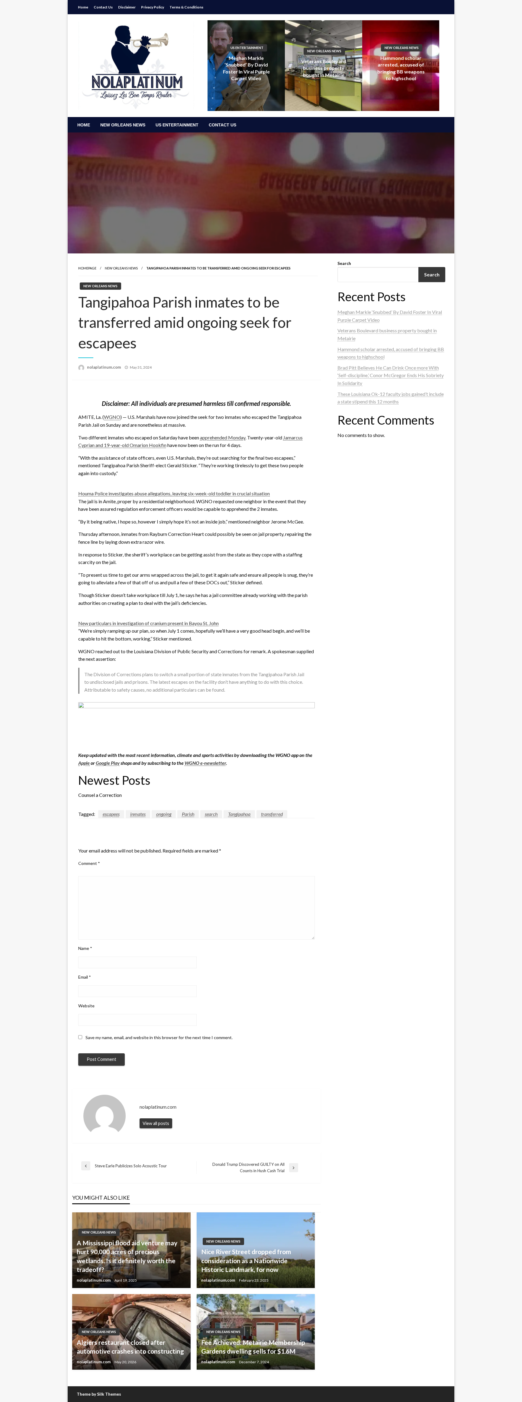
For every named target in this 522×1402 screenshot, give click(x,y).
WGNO (112, 417)
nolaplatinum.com (104, 367)
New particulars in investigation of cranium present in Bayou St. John (148, 623)
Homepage (87, 268)
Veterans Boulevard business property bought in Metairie (323, 68)
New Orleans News (324, 51)
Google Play (108, 763)
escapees (111, 814)
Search (344, 263)
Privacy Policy (152, 7)
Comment (89, 863)
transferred (272, 814)
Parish (188, 814)
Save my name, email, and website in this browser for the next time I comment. (159, 1037)
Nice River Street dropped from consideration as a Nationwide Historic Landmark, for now (246, 1260)
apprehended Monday (222, 437)
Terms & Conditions (186, 7)
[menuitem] (83, 124)
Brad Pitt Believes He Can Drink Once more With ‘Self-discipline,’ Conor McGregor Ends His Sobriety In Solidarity (390, 375)
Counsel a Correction (100, 795)
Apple (84, 763)
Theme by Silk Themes (99, 1394)
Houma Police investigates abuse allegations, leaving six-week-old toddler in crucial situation (174, 493)
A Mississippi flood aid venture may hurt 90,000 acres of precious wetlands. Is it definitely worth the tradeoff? (127, 1256)
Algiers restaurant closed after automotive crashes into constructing (130, 1346)
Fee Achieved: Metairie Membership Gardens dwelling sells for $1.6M (253, 1346)
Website (86, 1005)
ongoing (163, 814)
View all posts (156, 1123)
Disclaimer (127, 7)
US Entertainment (246, 48)
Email (84, 977)
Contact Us (103, 7)
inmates (138, 814)
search (211, 814)
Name (85, 948)
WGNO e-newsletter (205, 763)
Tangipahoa (239, 814)
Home (83, 7)
